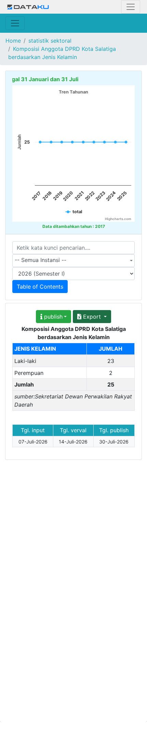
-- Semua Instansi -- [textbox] (40, 260)
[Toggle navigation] (130, 7)
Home (13, 40)
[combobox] (73, 260)
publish (52, 316)
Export (92, 316)
